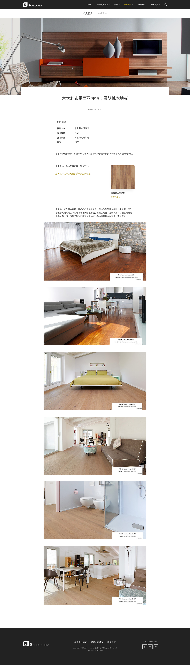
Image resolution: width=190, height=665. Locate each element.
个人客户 (87, 13)
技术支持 (154, 4)
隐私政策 (111, 642)
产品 (116, 4)
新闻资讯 (141, 4)
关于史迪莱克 (102, 4)
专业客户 (102, 13)
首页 (89, 4)
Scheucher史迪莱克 (93, 648)
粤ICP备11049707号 (95, 651)
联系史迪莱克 (97, 642)
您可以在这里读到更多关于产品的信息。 (74, 173)
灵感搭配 (127, 4)
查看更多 (115, 197)
